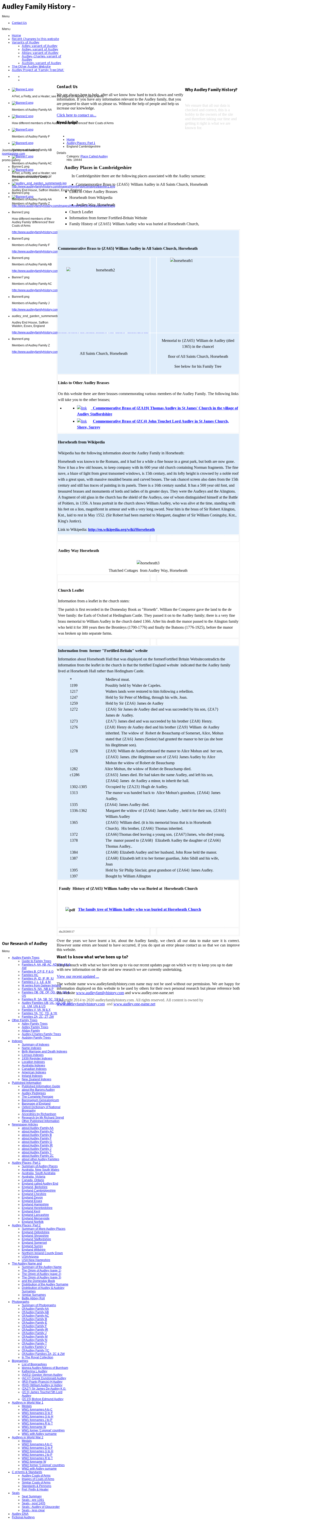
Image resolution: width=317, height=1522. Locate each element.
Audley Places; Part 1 (81, 143)
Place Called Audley (94, 156)
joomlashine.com (13, 153)
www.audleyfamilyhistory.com (100, 993)
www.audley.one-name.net (134, 1004)
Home (71, 139)
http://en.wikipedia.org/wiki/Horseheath (121, 529)
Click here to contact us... (76, 115)
